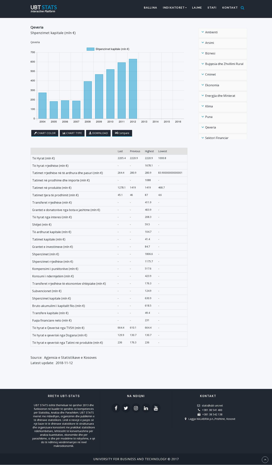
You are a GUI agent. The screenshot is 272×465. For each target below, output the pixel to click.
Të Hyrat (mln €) (43, 158)
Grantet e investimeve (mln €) (52, 247)
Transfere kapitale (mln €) (50, 313)
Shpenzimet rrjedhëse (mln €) (52, 262)
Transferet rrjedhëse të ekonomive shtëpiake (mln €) (69, 284)
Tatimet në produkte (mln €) (51, 188)
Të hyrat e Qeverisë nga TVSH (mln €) (58, 328)
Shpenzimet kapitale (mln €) (51, 298)
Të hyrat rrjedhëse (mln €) (50, 166)
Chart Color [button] (46, 133)
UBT (44, 6)
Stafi (212, 7)
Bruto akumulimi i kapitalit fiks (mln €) (58, 306)
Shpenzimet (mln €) (45, 254)
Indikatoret (174, 7)
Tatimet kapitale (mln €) (48, 239)
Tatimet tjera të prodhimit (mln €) (55, 195)
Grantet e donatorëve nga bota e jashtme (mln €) (66, 210)
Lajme (197, 7)
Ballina (152, 7)
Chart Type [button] (74, 133)
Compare (123, 133)
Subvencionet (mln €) (46, 291)
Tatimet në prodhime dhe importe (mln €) (61, 180)
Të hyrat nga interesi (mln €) (52, 217)
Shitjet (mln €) (41, 225)
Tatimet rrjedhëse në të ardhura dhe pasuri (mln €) (67, 173)
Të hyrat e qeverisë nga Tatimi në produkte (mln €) (67, 343)
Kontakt (230, 7)
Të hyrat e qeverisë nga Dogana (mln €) (59, 335)
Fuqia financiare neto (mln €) (52, 320)
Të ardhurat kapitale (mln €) (51, 232)
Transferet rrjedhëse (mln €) (52, 202)
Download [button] (100, 133)
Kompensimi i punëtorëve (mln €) (55, 269)
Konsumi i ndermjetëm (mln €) (53, 276)
